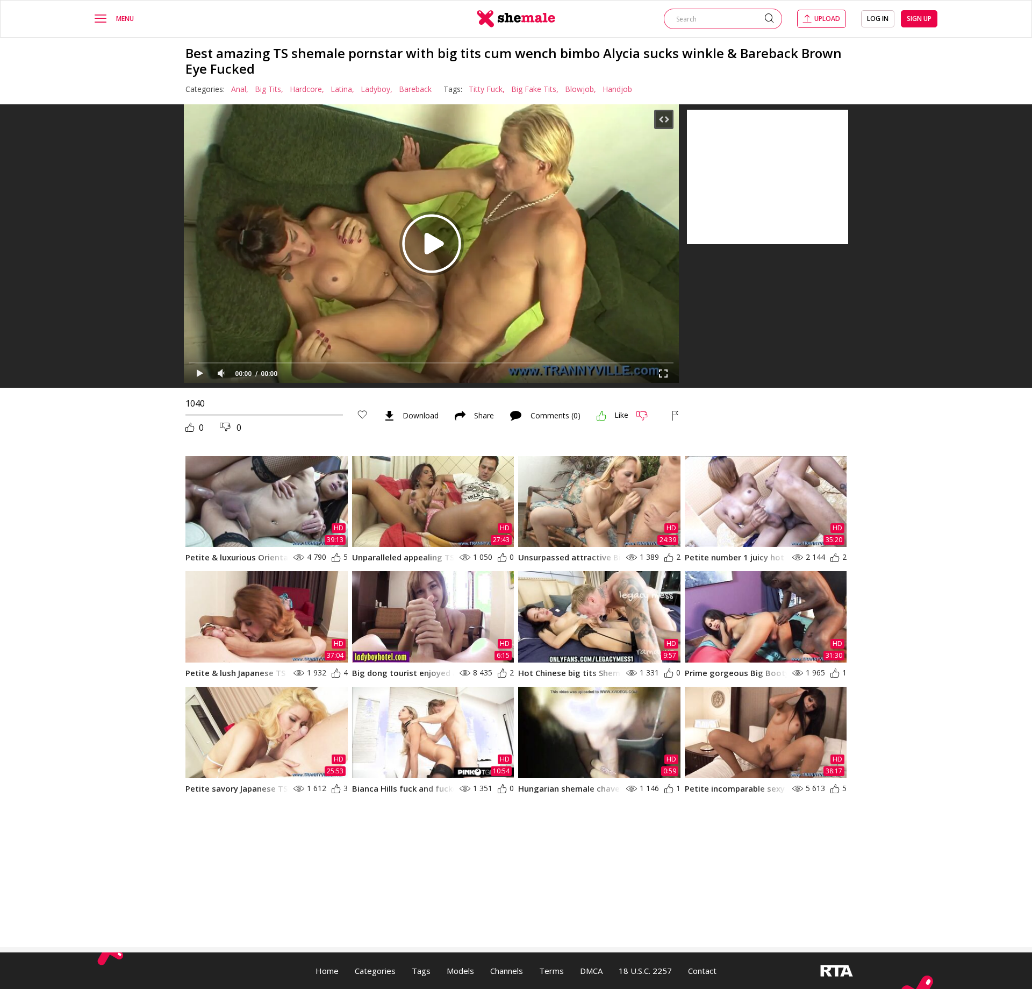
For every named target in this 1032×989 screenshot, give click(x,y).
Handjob (617, 89)
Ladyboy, (376, 89)
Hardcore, (307, 89)
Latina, (342, 89)
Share (484, 416)
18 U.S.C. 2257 (645, 970)
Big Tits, (269, 89)
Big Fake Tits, (534, 89)
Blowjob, (580, 89)
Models (460, 970)
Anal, (239, 89)
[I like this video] (601, 416)
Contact (702, 970)
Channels (506, 970)
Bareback (415, 89)
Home (327, 970)
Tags (421, 970)
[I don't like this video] (646, 416)
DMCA (591, 970)
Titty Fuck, (487, 89)
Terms (551, 970)
